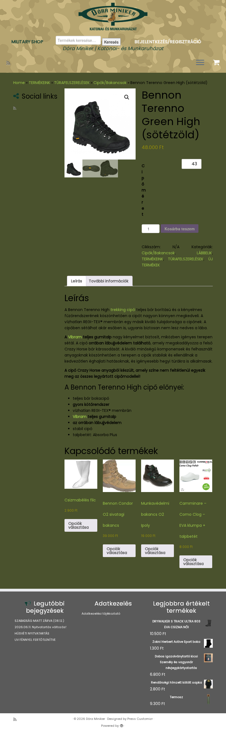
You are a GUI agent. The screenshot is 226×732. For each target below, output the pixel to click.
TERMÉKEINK (39, 82)
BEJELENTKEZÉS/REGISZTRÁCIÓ (167, 42)
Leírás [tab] (76, 281)
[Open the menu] (200, 63)
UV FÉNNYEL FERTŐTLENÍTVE (35, 640)
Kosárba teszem (180, 228)
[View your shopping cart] (217, 61)
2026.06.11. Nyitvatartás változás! (40, 627)
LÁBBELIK (204, 253)
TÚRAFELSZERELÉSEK (72, 82)
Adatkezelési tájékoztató (101, 613)
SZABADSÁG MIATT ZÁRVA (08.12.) (39, 620)
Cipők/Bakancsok (110, 82)
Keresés (111, 42)
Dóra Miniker (95, 719)
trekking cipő (123, 309)
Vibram (75, 337)
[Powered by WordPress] (121, 724)
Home (19, 82)
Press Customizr (140, 719)
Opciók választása (78, 525)
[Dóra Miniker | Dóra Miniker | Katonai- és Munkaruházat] (113, 16)
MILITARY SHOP (27, 42)
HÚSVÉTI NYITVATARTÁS (32, 633)
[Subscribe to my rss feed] (10, 63)
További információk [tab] (108, 281)
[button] (127, 97)
